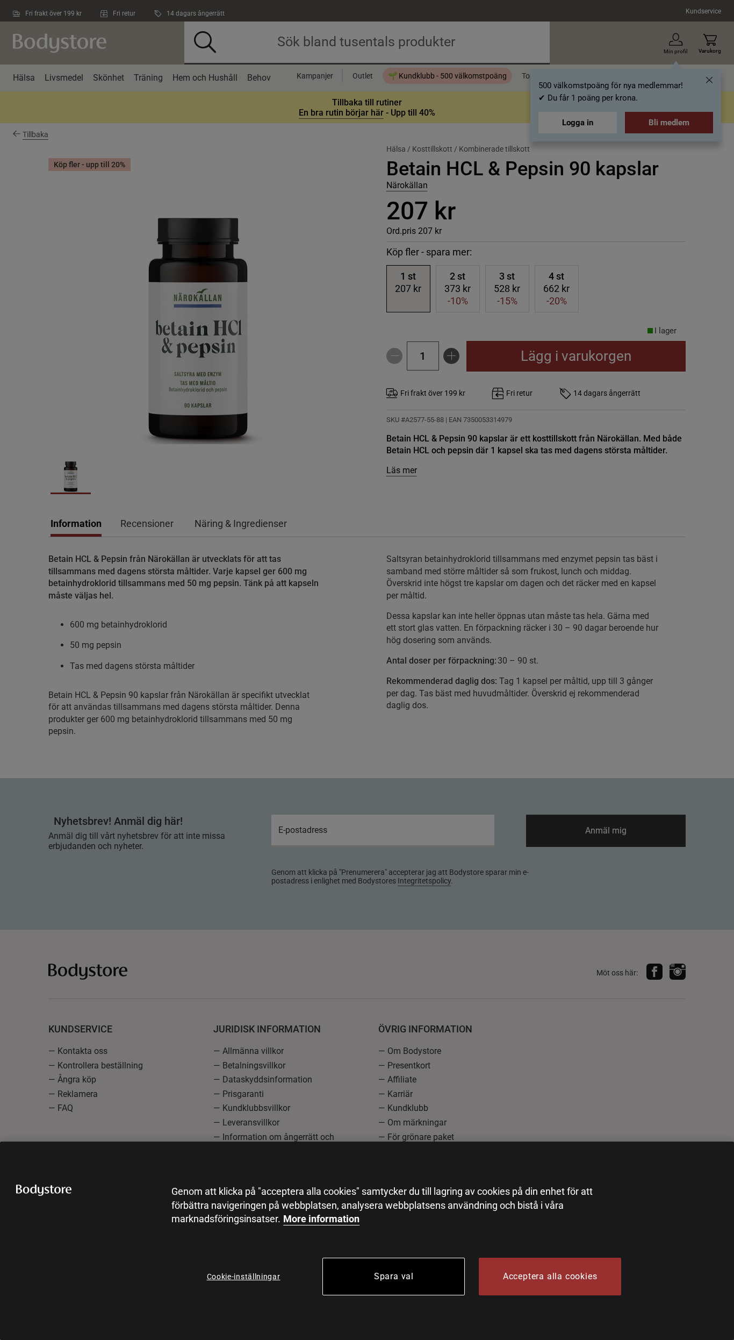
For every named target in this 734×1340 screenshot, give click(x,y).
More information (321, 1218)
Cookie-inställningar (243, 1276)
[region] (367, 1241)
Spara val (394, 1276)
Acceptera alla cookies (550, 1276)
